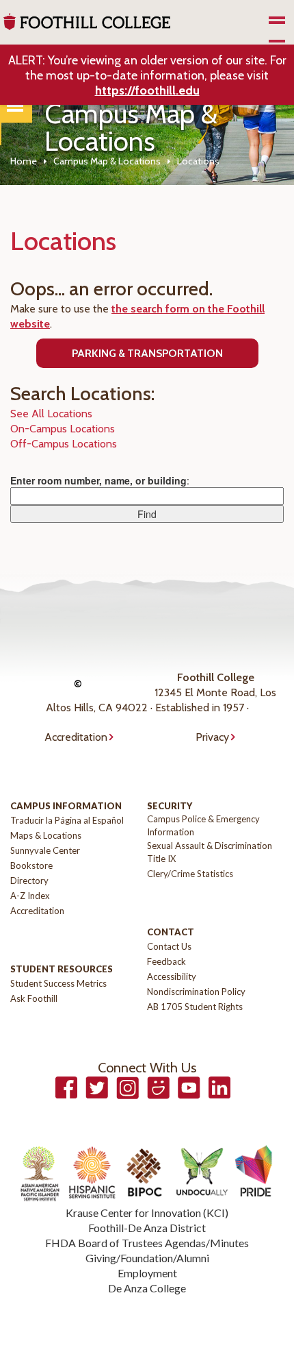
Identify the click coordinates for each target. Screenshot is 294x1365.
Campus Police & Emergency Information (203, 825)
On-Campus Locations (62, 428)
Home (23, 161)
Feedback (166, 961)
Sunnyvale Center (45, 850)
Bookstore (31, 865)
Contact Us (169, 946)
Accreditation (75, 736)
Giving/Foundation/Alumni (147, 1257)
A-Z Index (30, 895)
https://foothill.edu (147, 90)
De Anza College (147, 1287)
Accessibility (171, 976)
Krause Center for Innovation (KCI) (147, 1212)
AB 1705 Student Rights (195, 1006)
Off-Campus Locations (63, 443)
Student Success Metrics (58, 983)
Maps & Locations (45, 835)
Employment (147, 1272)
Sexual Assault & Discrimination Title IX (209, 852)
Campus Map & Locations (107, 161)
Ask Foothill (33, 998)
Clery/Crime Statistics (190, 873)
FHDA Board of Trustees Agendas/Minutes (147, 1242)
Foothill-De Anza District (147, 1227)
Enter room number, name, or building (98, 480)
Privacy (212, 736)
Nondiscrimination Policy (196, 991)
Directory (29, 880)
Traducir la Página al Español (67, 820)
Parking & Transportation (147, 353)
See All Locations (51, 413)
